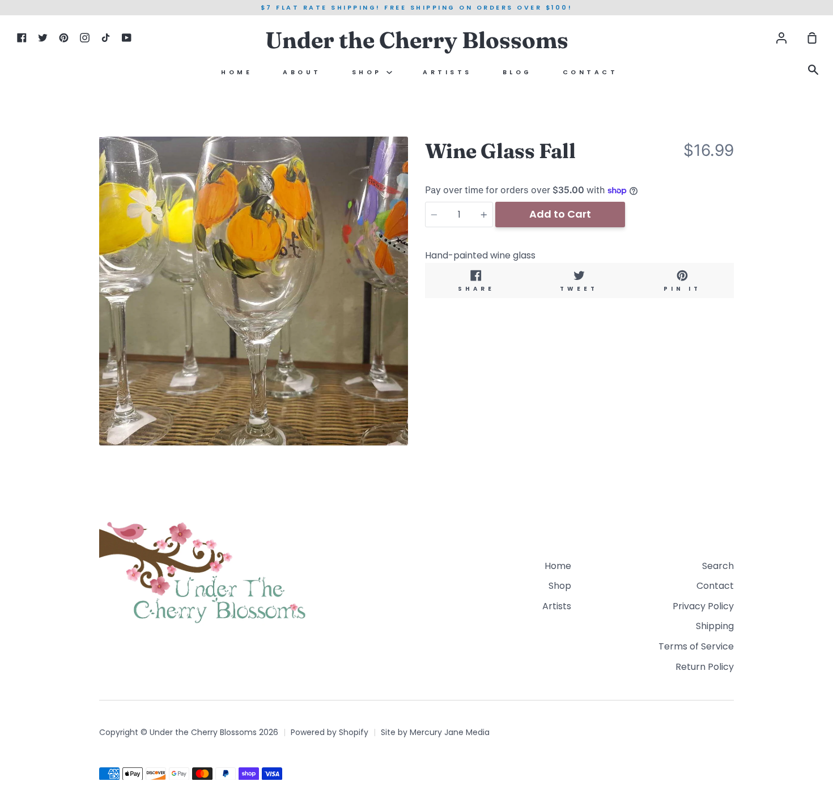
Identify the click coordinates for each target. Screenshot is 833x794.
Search (718, 565)
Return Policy (704, 666)
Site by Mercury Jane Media (435, 732)
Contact (590, 72)
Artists (447, 72)
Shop (369, 72)
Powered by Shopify (329, 732)
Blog (517, 72)
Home (236, 72)
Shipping (715, 625)
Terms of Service (696, 646)
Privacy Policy (703, 606)
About (302, 72)
